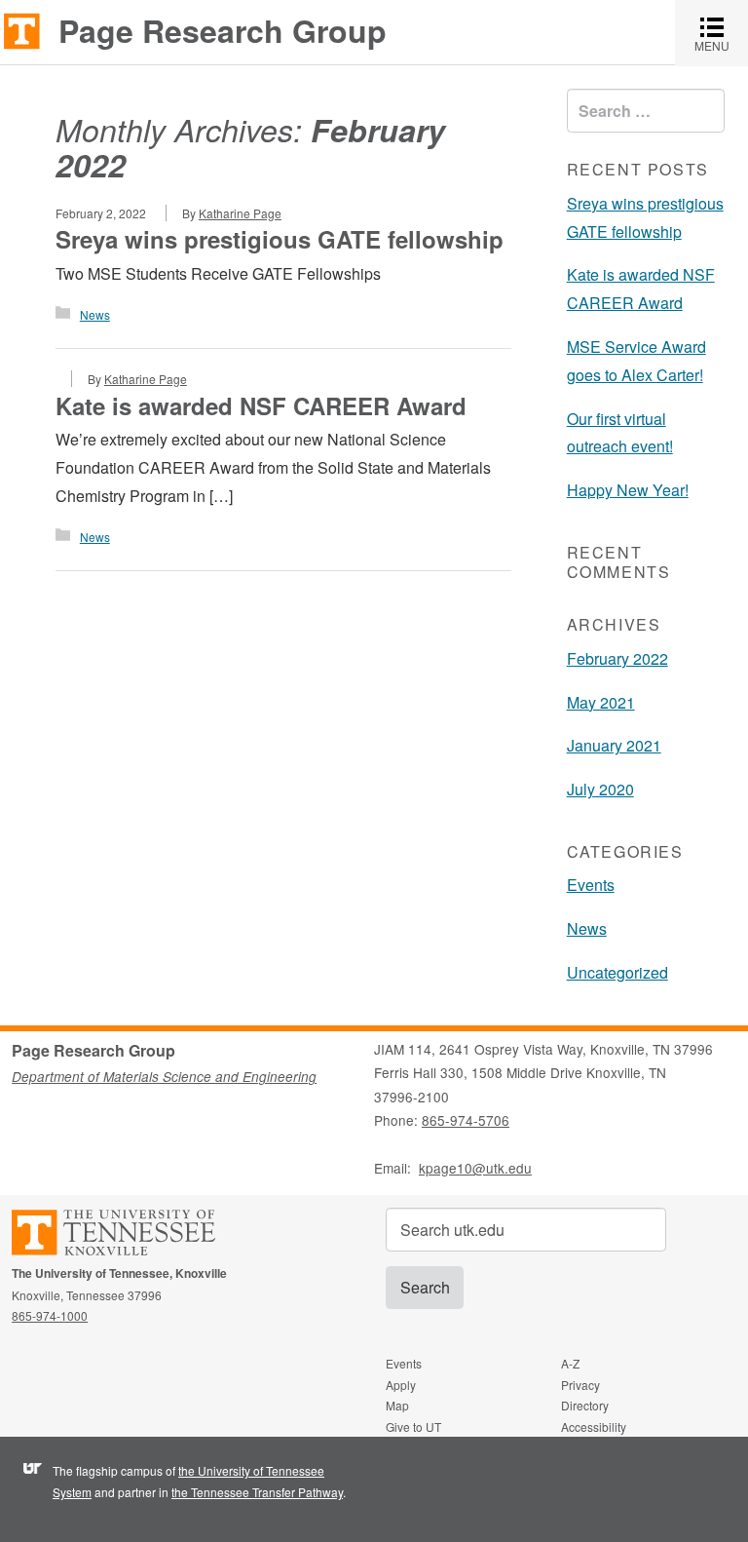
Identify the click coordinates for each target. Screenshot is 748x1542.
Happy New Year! (628, 490)
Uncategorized (617, 972)
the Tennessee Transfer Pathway (257, 1492)
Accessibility (593, 1426)
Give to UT (413, 1426)
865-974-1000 (50, 1315)
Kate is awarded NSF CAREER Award (261, 405)
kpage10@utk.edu (475, 1167)
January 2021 (614, 745)
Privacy (580, 1384)
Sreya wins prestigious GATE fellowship (280, 238)
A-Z (570, 1363)
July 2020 (600, 789)
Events (591, 884)
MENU (721, 33)
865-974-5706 (465, 1120)
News (95, 314)
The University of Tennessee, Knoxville (22, 30)
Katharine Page (240, 213)
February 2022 (617, 658)
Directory (585, 1405)
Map (397, 1405)
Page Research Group (222, 30)
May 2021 (601, 702)
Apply (401, 1384)
